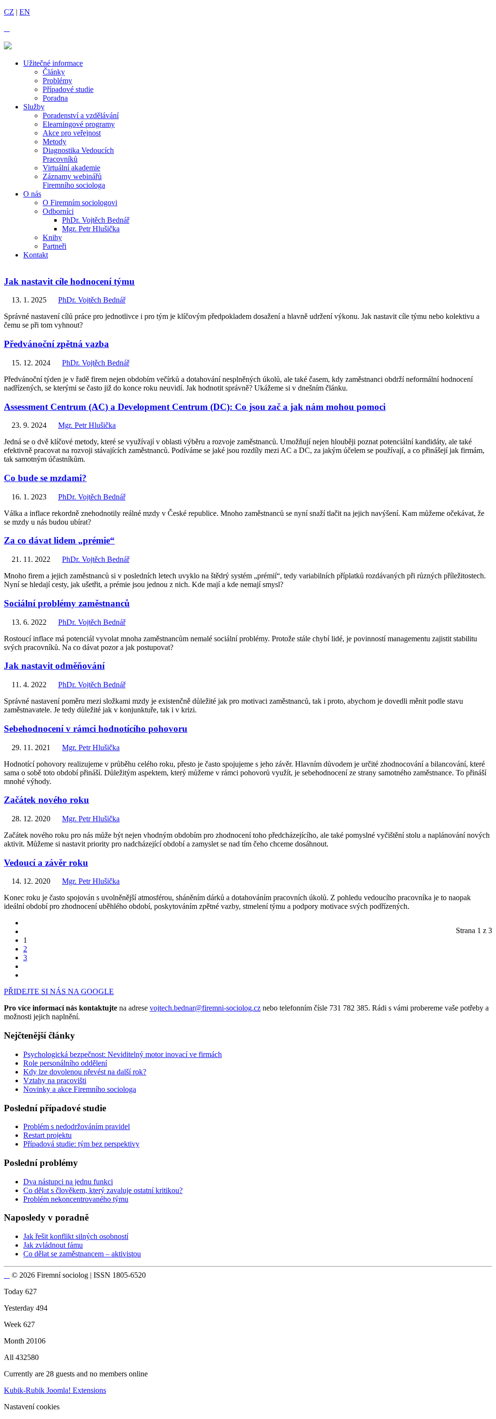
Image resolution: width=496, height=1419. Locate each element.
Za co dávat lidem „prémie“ (59, 540)
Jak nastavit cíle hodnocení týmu (69, 281)
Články (54, 72)
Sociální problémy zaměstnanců (67, 603)
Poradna (55, 98)
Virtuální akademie (71, 168)
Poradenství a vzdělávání (81, 115)
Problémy (57, 80)
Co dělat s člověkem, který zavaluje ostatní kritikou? (103, 1190)
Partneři (54, 246)
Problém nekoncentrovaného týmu (75, 1199)
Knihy (52, 237)
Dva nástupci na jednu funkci (68, 1181)
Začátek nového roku (46, 800)
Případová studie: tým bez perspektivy (81, 1144)
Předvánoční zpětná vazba (56, 344)
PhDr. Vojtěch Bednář (95, 220)
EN (24, 12)
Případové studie (68, 89)
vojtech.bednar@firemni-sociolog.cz (205, 1008)
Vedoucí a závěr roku (46, 863)
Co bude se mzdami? (45, 478)
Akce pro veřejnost (72, 133)
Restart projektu (47, 1135)
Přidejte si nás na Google (59, 991)
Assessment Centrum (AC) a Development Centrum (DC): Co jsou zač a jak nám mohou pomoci (195, 407)
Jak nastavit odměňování (54, 666)
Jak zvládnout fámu (53, 1245)
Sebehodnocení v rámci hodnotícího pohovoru (95, 729)
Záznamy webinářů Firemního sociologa (74, 180)
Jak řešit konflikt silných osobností (75, 1236)
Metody (54, 141)
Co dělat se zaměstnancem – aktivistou (82, 1254)
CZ (9, 12)
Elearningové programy (79, 124)
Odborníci (58, 211)
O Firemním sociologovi (80, 202)
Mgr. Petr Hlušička (91, 229)
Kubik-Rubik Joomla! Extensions (55, 1390)
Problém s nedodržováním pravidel (76, 1126)
